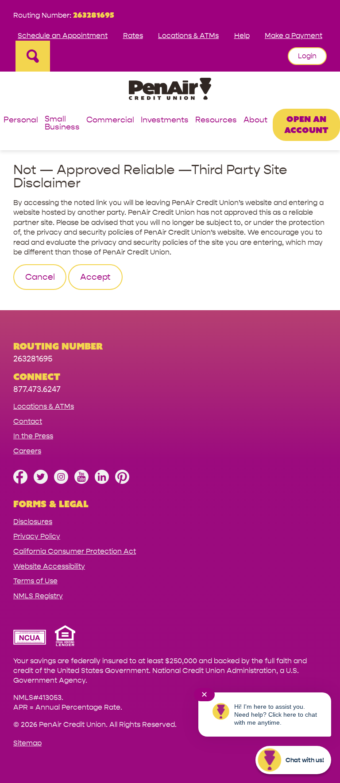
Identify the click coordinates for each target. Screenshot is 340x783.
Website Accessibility (49, 566)
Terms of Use (35, 581)
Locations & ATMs (188, 35)
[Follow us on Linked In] (102, 481)
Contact (27, 421)
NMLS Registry (38, 596)
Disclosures (32, 521)
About (255, 120)
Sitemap (27, 743)
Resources (216, 120)
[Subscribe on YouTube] (81, 481)
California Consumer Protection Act (74, 551)
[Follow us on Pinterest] (122, 481)
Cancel (40, 277)
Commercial (110, 120)
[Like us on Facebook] (20, 481)
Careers (27, 451)
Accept (95, 277)
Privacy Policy (36, 536)
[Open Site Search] (32, 56)
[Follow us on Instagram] (61, 481)
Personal (21, 120)
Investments (165, 120)
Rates (133, 35)
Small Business (62, 123)
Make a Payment (293, 35)
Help (242, 35)
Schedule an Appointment (63, 35)
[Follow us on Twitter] (41, 481)
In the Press (33, 436)
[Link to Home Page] (170, 90)
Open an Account (306, 124)
